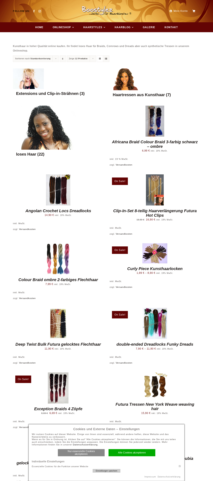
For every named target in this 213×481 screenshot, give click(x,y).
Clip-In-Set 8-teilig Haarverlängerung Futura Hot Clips (155, 213)
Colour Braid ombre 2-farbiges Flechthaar (58, 279)
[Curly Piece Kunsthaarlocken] (155, 253)
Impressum (150, 477)
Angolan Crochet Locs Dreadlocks (58, 210)
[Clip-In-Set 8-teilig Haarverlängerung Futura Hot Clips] (155, 189)
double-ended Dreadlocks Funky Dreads (154, 344)
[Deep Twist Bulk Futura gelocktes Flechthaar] (58, 323)
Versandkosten (124, 164)
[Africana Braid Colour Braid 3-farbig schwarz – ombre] (155, 121)
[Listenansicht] (106, 59)
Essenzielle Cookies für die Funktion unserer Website (60, 466)
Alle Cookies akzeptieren (132, 452)
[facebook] (34, 11)
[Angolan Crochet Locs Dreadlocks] (58, 189)
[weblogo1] (106, 6)
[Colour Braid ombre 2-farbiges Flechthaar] (58, 258)
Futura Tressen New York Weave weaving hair (155, 406)
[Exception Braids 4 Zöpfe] (58, 388)
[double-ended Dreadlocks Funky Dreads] (155, 323)
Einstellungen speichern (106, 471)
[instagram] (40, 11)
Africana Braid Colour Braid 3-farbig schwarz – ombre (155, 144)
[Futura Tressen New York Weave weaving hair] (155, 385)
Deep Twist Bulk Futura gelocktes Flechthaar (58, 344)
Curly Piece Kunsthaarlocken (155, 268)
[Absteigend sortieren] (63, 59)
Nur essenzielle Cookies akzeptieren (81, 452)
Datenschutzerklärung (85, 444)
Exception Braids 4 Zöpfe (58, 408)
